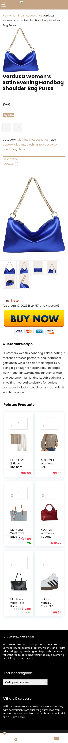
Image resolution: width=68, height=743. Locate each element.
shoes (22, 149)
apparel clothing (14, 145)
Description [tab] (10, 159)
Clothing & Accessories (26, 16)
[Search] (62, 4)
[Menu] (4, 4)
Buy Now (8, 115)
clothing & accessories (42, 145)
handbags (9, 149)
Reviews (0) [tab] (11, 164)
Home (7, 16)
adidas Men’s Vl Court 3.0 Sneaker (47, 604)
